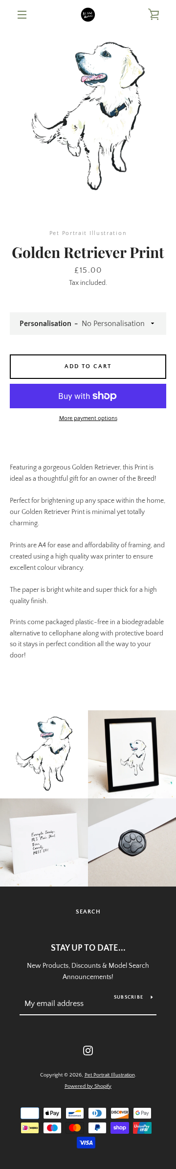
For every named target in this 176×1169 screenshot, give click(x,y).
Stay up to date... (88, 948)
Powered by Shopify (88, 1086)
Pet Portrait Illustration (110, 1075)
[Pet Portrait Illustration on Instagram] (88, 1050)
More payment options (88, 418)
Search (88, 912)
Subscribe (128, 997)
